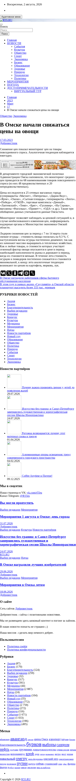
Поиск (4, 26)
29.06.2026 (6, 571)
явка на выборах (43, 767)
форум (3, 767)
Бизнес (18, 62)
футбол (11, 767)
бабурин (65, 739)
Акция (11, 301)
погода (3, 764)
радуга (31, 764)
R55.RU (5, 554)
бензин (72, 739)
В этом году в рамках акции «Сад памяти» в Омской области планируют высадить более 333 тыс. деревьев (37, 286)
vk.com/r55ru (34, 492)
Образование (22, 65)
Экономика (21, 59)
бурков (34, 744)
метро (58, 754)
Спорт (18, 56)
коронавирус (17, 753)
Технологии (21, 75)
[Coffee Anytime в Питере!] (14, 475)
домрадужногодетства (44, 749)
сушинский (51, 763)
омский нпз (50, 759)
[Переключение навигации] (1, 24)
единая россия (63, 750)
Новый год (13, 336)
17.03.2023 (6, 139)
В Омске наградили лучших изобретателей (33, 564)
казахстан (5, 754)
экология (31, 767)
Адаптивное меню (11, 16)
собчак (40, 763)
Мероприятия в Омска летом (22, 585)
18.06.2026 (6, 591)
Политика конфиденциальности (26, 649)
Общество (20, 52)
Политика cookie (17, 646)
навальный (7, 759)
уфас (65, 764)
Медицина (13, 323)
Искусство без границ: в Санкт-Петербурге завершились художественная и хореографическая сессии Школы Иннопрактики (40, 412)
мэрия (70, 754)
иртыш (73, 750)
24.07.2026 (6, 551)
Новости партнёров (19, 333)
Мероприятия (15, 326)
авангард (18, 738)
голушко (14, 749)
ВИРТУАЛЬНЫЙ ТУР (27, 91)
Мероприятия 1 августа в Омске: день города (35, 516)
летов (42, 754)
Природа (19, 71)
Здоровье (19, 68)
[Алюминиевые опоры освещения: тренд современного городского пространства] (14, 454)
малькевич (49, 754)
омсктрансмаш (66, 759)
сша (60, 764)
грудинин (25, 749)
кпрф (30, 754)
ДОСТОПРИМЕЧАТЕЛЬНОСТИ (27, 87)
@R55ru (25, 495)
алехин (30, 739)
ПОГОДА (13, 84)
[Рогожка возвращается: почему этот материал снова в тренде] (14, 433)
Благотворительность (20, 307)
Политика (20, 78)
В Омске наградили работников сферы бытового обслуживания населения (29, 279)
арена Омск (41, 739)
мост (64, 754)
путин (22, 763)
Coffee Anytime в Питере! (37, 475)
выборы (49, 744)
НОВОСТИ (14, 43)
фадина (71, 764)
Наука (10, 329)
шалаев (17, 767)
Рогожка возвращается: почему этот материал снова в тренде (36, 435)
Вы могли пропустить (17, 503)
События (19, 46)
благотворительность (13, 744)
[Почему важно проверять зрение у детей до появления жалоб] (14, 387)
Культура (19, 49)
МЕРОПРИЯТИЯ (18, 81)
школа (24, 767)
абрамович (5, 739)
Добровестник (8, 143)
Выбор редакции (17, 310)
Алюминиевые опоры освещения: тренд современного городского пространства (39, 456)
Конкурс (12, 317)
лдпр (37, 754)
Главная (12, 40)
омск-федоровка (35, 759)
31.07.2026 (6, 523)
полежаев (11, 764)
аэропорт (55, 739)
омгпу (21, 758)
